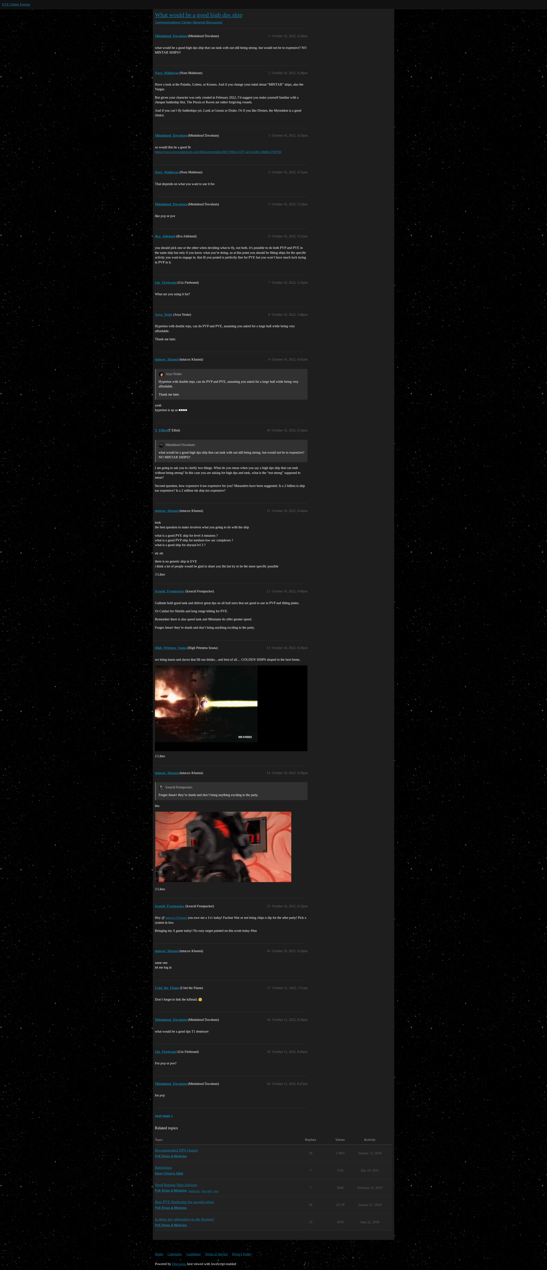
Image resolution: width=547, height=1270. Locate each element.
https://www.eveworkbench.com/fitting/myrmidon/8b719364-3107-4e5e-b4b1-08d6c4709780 (218, 152)
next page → (164, 1116)
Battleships (163, 1167)
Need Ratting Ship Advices (176, 1185)
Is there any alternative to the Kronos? (184, 1219)
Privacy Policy (242, 1254)
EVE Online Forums (16, 4)
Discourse (178, 1264)
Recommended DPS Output (176, 1150)
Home (159, 1254)
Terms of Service (216, 1254)
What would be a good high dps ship (198, 15)
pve (216, 1191)
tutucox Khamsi (176, 917)
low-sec (207, 1191)
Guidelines (193, 1254)
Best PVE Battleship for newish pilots (184, 1202)
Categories (175, 1254)
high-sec (194, 1191)
